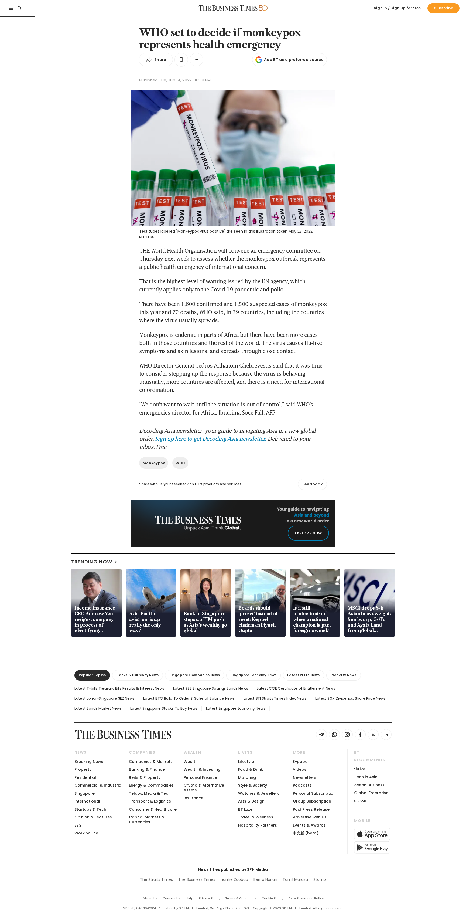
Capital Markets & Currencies (147, 819)
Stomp (319, 879)
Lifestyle (246, 761)
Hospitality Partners (257, 825)
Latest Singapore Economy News (235, 708)
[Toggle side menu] (10, 8)
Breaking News (88, 761)
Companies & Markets (151, 761)
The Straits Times (156, 879)
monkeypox (153, 463)
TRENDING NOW (91, 561)
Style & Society (252, 785)
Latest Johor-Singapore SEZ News (104, 698)
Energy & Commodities (151, 785)
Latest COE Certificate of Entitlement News (296, 688)
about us (150, 898)
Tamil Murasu (295, 879)
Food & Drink (250, 769)
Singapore (84, 793)
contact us (171, 898)
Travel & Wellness (255, 817)
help (189, 898)
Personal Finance (200, 777)
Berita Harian (265, 879)
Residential (85, 777)
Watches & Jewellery (258, 793)
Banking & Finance (147, 769)
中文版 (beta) (305, 833)
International (87, 801)
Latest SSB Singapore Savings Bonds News (210, 688)
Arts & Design (251, 801)
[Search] (19, 8)
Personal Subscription (314, 793)
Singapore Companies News (194, 675)
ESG (78, 825)
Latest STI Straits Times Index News (275, 698)
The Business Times (196, 879)
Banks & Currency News (137, 675)
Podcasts (302, 785)
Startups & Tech (90, 809)
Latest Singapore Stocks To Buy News (163, 708)
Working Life (86, 833)
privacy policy (209, 898)
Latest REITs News (303, 675)
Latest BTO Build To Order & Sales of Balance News (188, 698)
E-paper (301, 761)
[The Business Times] (228, 8)
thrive (359, 769)
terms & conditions (240, 898)
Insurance (193, 798)
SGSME (360, 801)
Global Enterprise (371, 793)
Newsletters (304, 777)
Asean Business (369, 785)
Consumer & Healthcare (153, 809)
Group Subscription (312, 801)
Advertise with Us (310, 817)
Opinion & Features (93, 817)
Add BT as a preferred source (294, 59)
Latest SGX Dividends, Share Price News (350, 698)
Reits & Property (144, 777)
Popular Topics (92, 675)
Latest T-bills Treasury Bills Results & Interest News (119, 688)
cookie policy (272, 898)
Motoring (247, 777)
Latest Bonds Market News (97, 708)
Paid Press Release (311, 809)
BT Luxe (245, 809)
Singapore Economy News (253, 675)
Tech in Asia (366, 777)
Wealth (191, 761)
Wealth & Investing (202, 769)
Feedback (312, 484)
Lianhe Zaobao (234, 879)
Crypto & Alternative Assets (204, 788)
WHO (180, 463)
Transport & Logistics (150, 801)
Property (82, 769)
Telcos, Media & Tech (150, 793)
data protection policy (306, 898)
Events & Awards (309, 825)
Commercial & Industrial (98, 785)
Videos (299, 769)
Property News (344, 675)
